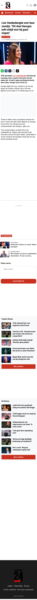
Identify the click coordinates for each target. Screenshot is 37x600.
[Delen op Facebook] (6, 70)
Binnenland (26, 13)
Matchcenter (9, 13)
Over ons (26, 586)
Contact (10, 586)
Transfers (18, 13)
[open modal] (35, 5)
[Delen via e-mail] (13, 70)
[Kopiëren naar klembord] (17, 70)
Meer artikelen (18, 366)
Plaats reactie (18, 281)
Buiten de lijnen (6, 37)
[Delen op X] (9, 70)
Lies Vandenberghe (19, 76)
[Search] (27, 5)
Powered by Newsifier (18, 596)
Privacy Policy (18, 586)
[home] (2, 13)
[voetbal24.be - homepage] (8, 5)
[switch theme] (31, 5)
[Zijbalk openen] (2, 5)
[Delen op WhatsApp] (2, 70)
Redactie (8, 39)
